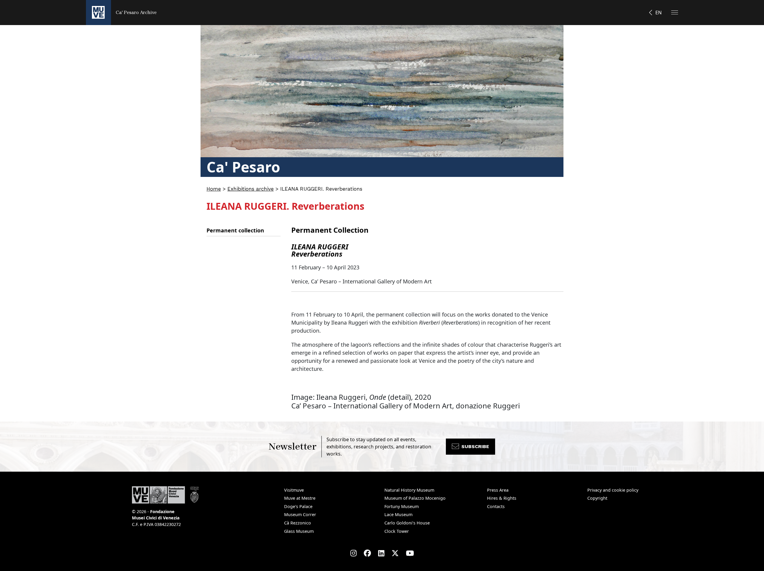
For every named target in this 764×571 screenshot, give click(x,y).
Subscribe (475, 446)
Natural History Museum (409, 490)
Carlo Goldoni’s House (407, 523)
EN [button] (658, 12)
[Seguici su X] (395, 553)
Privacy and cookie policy (612, 490)
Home (214, 189)
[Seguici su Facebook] (367, 553)
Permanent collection (235, 230)
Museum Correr (300, 514)
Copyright (597, 498)
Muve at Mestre (299, 498)
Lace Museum (398, 514)
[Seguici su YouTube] (410, 553)
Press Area (498, 490)
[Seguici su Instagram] (353, 553)
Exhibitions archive (250, 189)
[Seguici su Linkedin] (381, 553)
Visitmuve (294, 490)
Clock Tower (396, 531)
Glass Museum (299, 531)
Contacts (496, 506)
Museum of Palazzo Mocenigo (415, 498)
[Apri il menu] (674, 12)
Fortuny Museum (401, 506)
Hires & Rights (501, 498)
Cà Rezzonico (297, 523)
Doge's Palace (298, 506)
